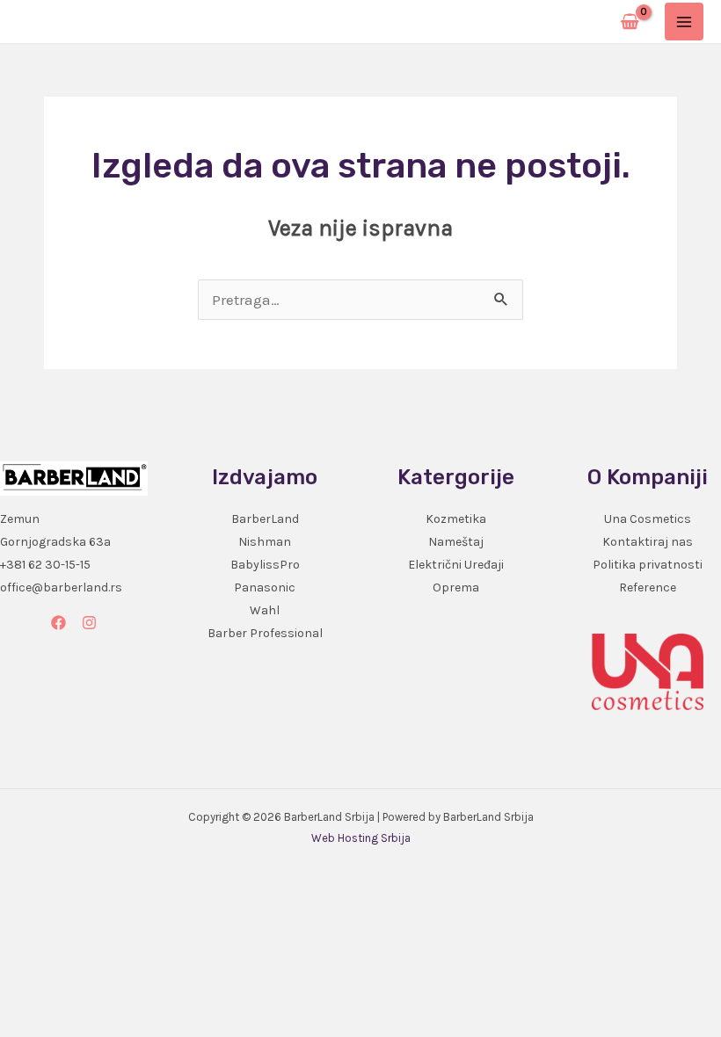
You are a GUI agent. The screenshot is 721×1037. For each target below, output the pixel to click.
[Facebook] (58, 622)
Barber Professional (265, 633)
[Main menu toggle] (684, 22)
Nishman (264, 541)
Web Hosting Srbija (361, 838)
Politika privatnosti (648, 564)
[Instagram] (89, 622)
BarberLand (265, 518)
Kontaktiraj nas (647, 541)
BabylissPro (265, 564)
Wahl (265, 610)
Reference (647, 587)
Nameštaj (456, 541)
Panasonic (264, 587)
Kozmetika (456, 518)
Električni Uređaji (456, 564)
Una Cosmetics (647, 518)
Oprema (456, 587)
